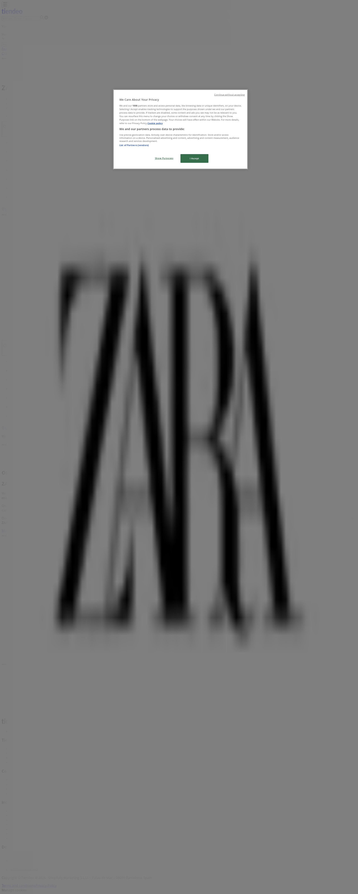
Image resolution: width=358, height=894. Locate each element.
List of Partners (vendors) (134, 145)
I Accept (194, 158)
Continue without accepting (229, 94)
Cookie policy (155, 123)
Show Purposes (164, 158)
